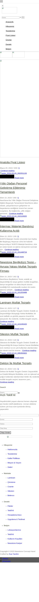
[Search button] (23, 17)
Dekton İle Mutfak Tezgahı (16, 363)
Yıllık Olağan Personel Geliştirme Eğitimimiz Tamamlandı (13, 188)
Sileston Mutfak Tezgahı (14, 334)
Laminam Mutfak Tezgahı (15, 302)
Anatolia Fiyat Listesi (12, 162)
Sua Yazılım (14, 554)
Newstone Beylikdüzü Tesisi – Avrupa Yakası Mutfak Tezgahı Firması (18, 266)
